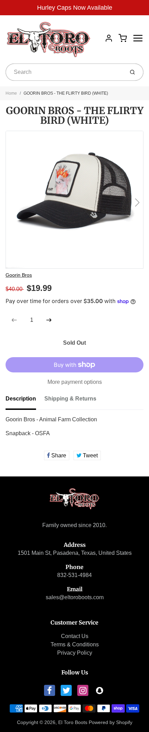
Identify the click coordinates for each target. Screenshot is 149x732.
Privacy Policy (74, 653)
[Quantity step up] (49, 320)
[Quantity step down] (14, 320)
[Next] (137, 202)
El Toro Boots (72, 722)
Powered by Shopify (110, 722)
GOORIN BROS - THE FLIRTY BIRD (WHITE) (66, 93)
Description (21, 399)
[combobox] (64, 72)
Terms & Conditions (75, 644)
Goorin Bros (19, 275)
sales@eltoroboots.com (75, 597)
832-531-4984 (74, 575)
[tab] (25, 401)
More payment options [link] (74, 382)
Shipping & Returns (70, 399)
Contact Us (74, 636)
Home (11, 93)
